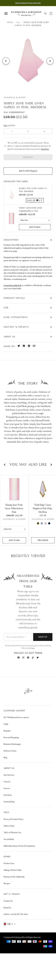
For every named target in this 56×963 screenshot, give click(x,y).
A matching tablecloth (12, 285)
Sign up (42, 637)
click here (45, 149)
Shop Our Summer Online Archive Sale (28, 3)
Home (10, 22)
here (33, 648)
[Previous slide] (6, 61)
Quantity (10, 125)
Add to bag (34, 227)
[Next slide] (50, 61)
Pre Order (43, 540)
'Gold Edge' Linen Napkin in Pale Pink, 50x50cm (42, 508)
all (18, 22)
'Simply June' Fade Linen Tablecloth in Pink (30, 209)
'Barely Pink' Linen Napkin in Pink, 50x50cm (33, 190)
